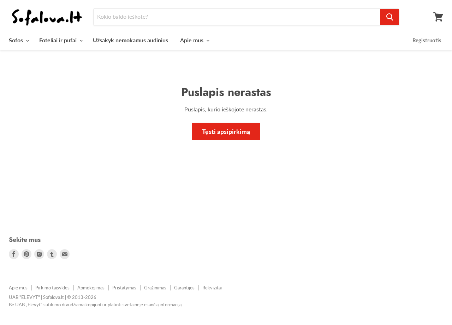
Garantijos (184, 287)
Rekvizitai (212, 287)
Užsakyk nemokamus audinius (130, 40)
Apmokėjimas (91, 287)
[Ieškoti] (389, 17)
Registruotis (426, 40)
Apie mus (192, 40)
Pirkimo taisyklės (52, 287)
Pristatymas (124, 287)
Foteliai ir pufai (58, 40)
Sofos (16, 40)
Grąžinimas (155, 287)
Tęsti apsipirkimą (226, 131)
